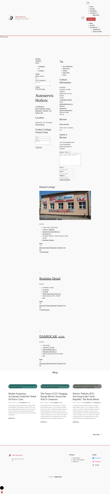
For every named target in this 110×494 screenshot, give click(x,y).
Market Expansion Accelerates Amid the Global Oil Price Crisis (22, 396)
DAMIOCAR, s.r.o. (52, 336)
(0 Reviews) (40, 106)
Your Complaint (40, 80)
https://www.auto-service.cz (52, 294)
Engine (48, 108)
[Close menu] (88, 3)
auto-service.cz (20, 17)
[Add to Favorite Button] (40, 213)
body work (66, 68)
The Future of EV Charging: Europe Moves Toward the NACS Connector (54, 396)
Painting (45, 111)
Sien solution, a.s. (50, 218)
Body (36, 108)
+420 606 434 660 (66, 100)
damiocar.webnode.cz (50, 352)
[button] (2, 488)
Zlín (44, 298)
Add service (91, 19)
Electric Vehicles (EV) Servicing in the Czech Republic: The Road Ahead (86, 396)
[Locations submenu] (97, 13)
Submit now (38, 147)
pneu (64, 75)
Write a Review (64, 124)
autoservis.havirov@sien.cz (51, 232)
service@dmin (23, 402)
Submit (37, 87)
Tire (50, 111)
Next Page (97, 434)
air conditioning (67, 66)
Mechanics (38, 111)
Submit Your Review (65, 180)
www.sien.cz (47, 234)
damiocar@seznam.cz (50, 349)
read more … (11, 418)
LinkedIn (41, 70)
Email (62, 171)
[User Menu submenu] (98, 27)
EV (29, 402)
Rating (62, 152)
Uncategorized (97, 402)
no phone (46, 289)
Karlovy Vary (39, 113)
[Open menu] (82, 17)
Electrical (42, 108)
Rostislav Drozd (49, 278)
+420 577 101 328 (48, 347)
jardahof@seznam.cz (66, 104)
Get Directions (39, 124)
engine (65, 70)
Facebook (42, 66)
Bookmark (38, 61)
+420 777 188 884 (48, 229)
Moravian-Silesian (48, 240)
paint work (66, 72)
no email (45, 292)
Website (62, 175)
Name (62, 167)
